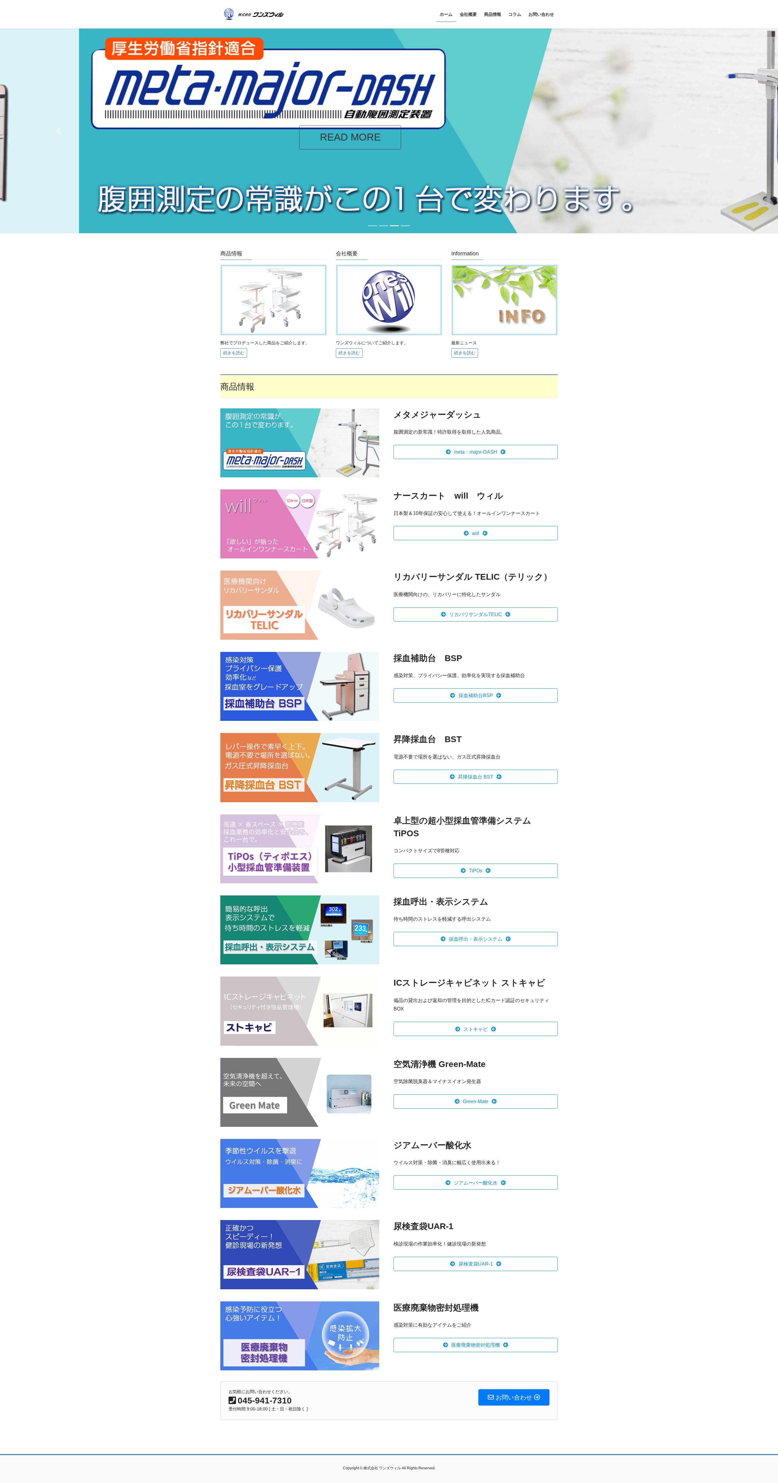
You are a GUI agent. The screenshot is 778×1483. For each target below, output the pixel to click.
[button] (58, 131)
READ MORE (271, 137)
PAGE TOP (755, 1433)
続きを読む (233, 352)
